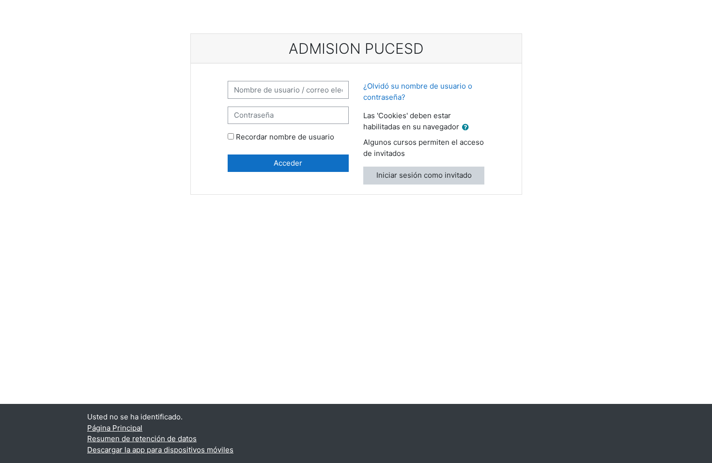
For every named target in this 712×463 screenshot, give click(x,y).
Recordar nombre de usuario (285, 136)
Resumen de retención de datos (142, 438)
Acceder (288, 163)
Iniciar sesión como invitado (424, 175)
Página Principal (114, 427)
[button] (467, 128)
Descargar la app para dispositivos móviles (160, 449)
